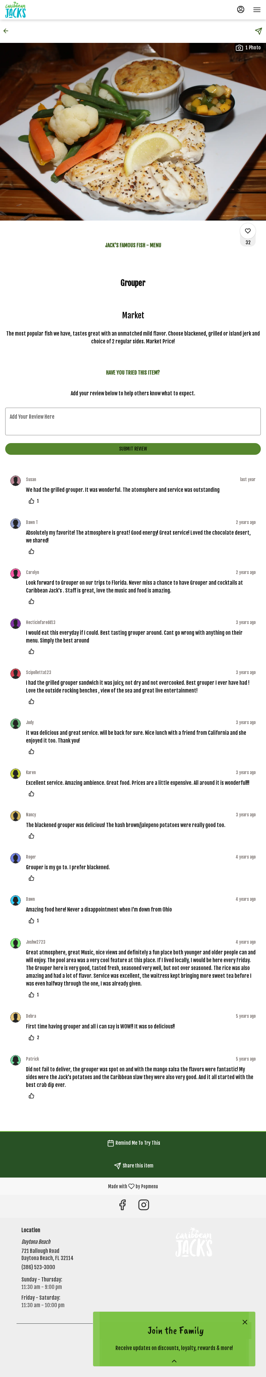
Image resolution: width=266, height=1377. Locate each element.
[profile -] (241, 9)
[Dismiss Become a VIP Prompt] (245, 1322)
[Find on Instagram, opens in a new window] (144, 1206)
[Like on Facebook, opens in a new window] (122, 1206)
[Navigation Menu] (257, 9)
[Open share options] (258, 31)
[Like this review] (33, 551)
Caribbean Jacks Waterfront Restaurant (194, 1242)
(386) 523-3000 (38, 1267)
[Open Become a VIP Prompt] (174, 1361)
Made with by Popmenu (81, 1186)
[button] (8, 31)
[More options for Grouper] (248, 231)
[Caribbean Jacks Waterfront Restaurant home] (34, 10)
